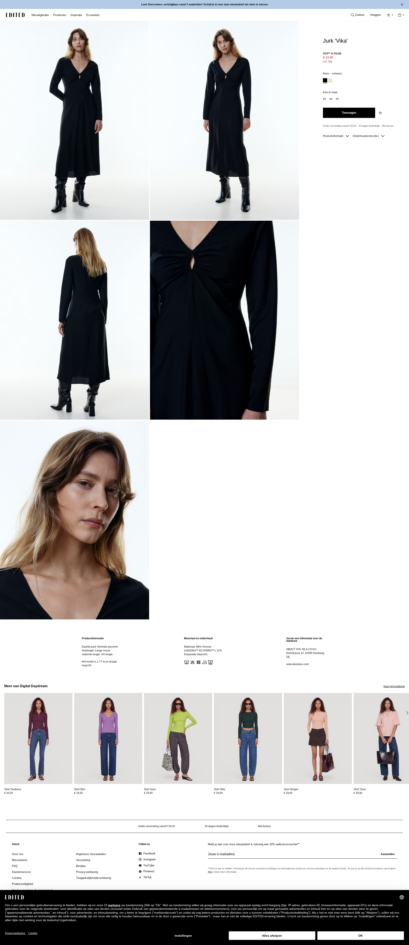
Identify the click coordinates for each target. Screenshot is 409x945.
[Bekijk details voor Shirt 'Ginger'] (318, 738)
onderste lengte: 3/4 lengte (97, 654)
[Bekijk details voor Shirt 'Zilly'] (248, 738)
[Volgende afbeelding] (407, 712)
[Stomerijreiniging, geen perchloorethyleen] (210, 662)
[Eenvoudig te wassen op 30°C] (186, 662)
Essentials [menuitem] (93, 15)
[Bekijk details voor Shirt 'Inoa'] (178, 738)
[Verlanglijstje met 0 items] (388, 15)
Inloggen (375, 14)
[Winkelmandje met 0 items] (399, 15)
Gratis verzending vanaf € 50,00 (339, 126)
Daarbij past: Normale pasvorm (100, 646)
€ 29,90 (78, 793)
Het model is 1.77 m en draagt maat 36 (99, 663)
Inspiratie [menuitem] (76, 15)
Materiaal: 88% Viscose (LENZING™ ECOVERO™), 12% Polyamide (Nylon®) (203, 650)
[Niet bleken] (192, 662)
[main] (204, 651)
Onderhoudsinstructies (366, 136)
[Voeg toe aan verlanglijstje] (381, 113)
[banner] (204, 4)
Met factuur (388, 126)
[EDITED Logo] (15, 15)
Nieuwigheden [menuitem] (40, 15)
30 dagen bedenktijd (369, 126)
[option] (325, 81)
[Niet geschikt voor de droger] (198, 662)
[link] (15, 845)
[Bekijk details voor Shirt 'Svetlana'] (38, 738)
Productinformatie (333, 136)
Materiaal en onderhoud (198, 638)
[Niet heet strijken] (204, 662)
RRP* (332, 53)
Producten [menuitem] (59, 15)
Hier (210, 872)
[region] (102, 651)
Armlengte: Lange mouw (96, 650)
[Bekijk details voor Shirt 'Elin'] (108, 738)
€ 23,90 (328, 57)
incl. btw (327, 61)
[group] (302, 855)
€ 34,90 (8, 793)
